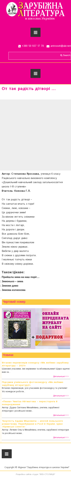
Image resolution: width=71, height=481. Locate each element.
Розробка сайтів (24, 474)
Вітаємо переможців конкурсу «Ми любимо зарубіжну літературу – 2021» (35, 364)
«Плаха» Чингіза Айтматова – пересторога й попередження (29, 403)
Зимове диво (10, 285)
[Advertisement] (35, 135)
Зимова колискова (13, 290)
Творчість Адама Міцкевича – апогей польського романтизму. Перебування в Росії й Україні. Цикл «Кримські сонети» (32, 424)
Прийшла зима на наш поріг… (20, 277)
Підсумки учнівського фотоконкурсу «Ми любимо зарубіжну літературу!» (32, 384)
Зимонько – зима (12, 281)
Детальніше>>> (61, 376)
